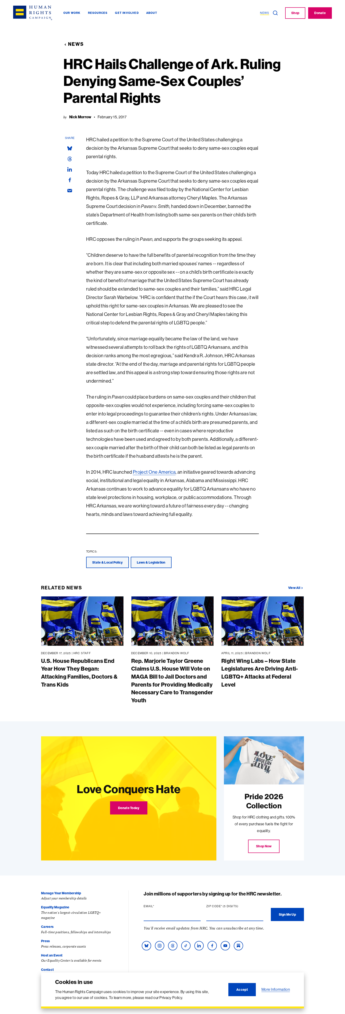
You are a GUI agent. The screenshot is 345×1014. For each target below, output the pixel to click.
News (76, 44)
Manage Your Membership (61, 893)
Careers (47, 927)
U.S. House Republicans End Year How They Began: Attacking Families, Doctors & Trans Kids (79, 672)
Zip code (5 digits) (231, 906)
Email (158, 906)
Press (45, 941)
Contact (47, 970)
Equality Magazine (55, 907)
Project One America (154, 472)
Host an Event (51, 955)
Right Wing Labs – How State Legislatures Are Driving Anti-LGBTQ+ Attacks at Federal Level (259, 672)
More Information (275, 989)
